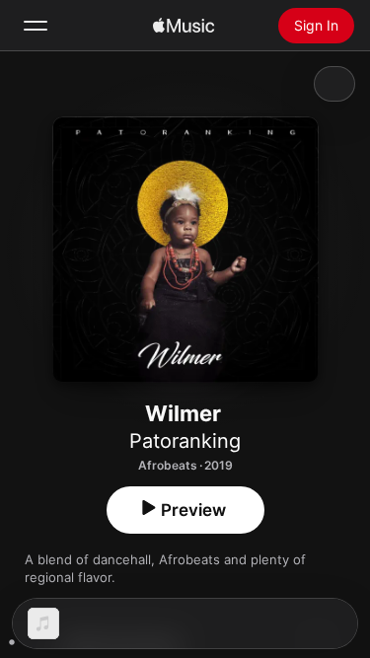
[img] (183, 26)
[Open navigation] (35, 25)
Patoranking (185, 441)
